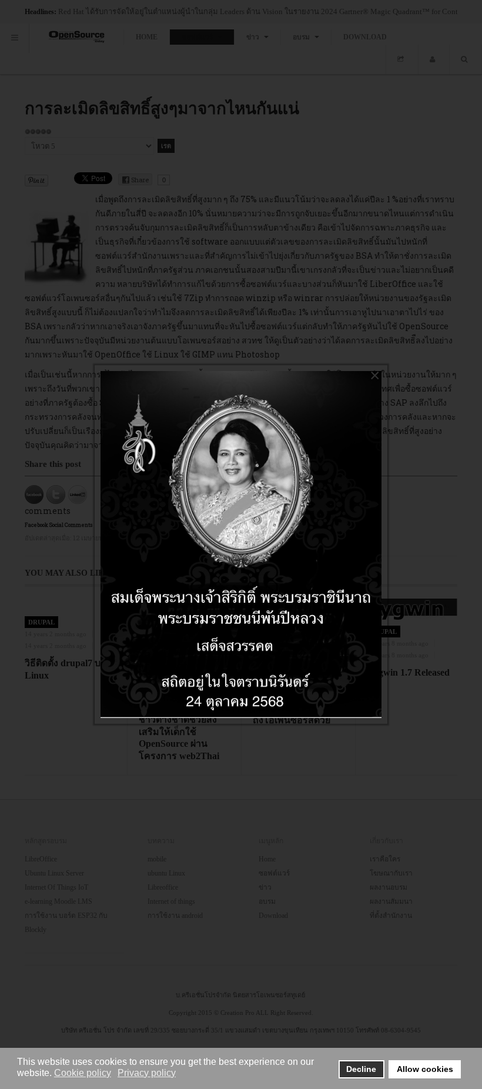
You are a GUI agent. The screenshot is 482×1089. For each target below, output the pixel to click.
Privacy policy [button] (147, 1073)
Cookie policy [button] (82, 1073)
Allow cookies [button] (425, 1069)
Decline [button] (361, 1069)
